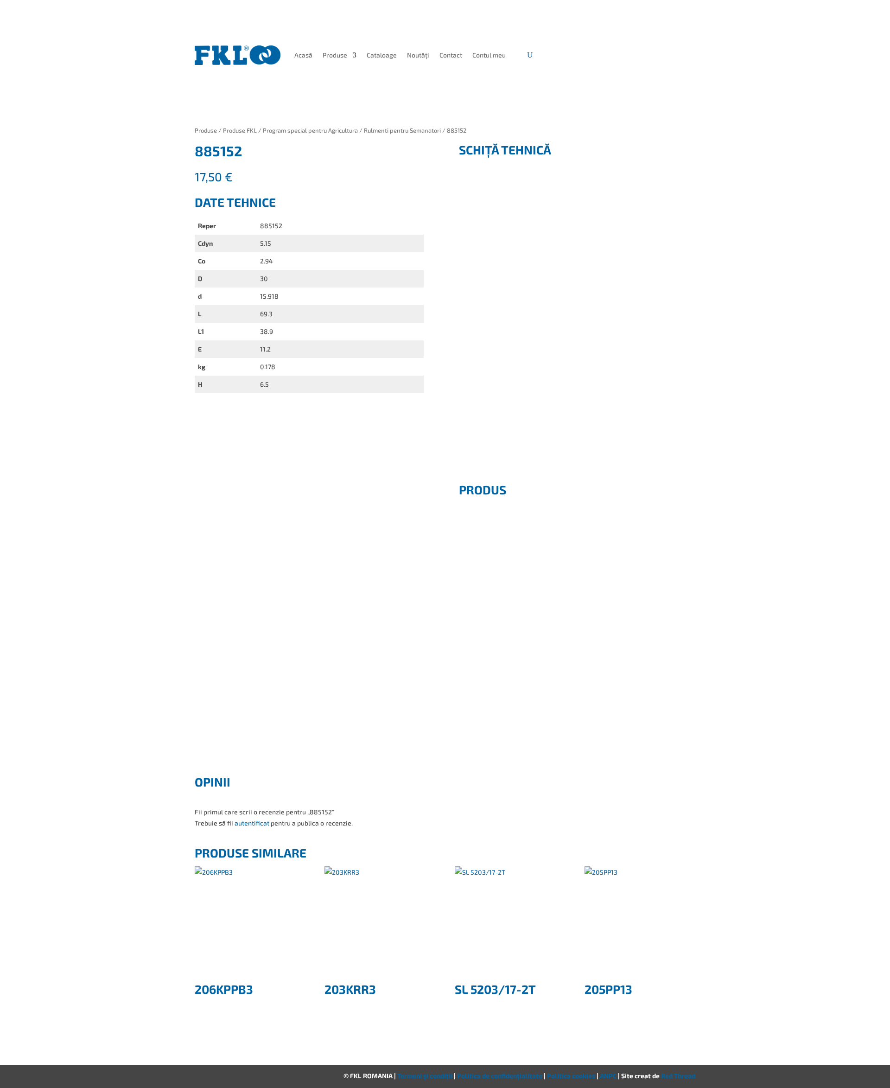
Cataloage (382, 55)
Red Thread (678, 1076)
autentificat (252, 823)
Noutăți (418, 55)
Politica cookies (572, 1076)
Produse (335, 55)
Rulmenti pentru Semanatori (402, 130)
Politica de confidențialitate (500, 1076)
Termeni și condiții (425, 1076)
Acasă (303, 55)
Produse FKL (240, 130)
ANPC (609, 1076)
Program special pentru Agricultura (310, 130)
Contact (450, 55)
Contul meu (489, 55)
